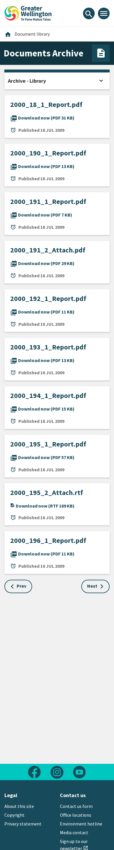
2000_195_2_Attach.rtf (46, 492)
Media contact (74, 832)
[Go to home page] (28, 12)
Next (92, 586)
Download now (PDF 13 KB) (42, 166)
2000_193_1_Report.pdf (48, 347)
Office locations (75, 815)
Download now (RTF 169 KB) (45, 506)
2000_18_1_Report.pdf (46, 104)
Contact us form (76, 806)
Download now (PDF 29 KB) (42, 263)
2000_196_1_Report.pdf (48, 540)
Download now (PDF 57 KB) (42, 457)
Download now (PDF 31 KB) (42, 118)
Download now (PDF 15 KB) (42, 409)
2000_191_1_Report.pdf (48, 201)
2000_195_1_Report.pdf (48, 444)
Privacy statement (23, 824)
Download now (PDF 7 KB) (41, 215)
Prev (21, 586)
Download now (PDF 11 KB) (42, 312)
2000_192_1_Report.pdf (48, 298)
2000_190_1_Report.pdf (48, 152)
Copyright (14, 815)
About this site (19, 806)
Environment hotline (81, 824)
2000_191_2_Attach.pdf (47, 250)
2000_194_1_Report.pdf (48, 395)
